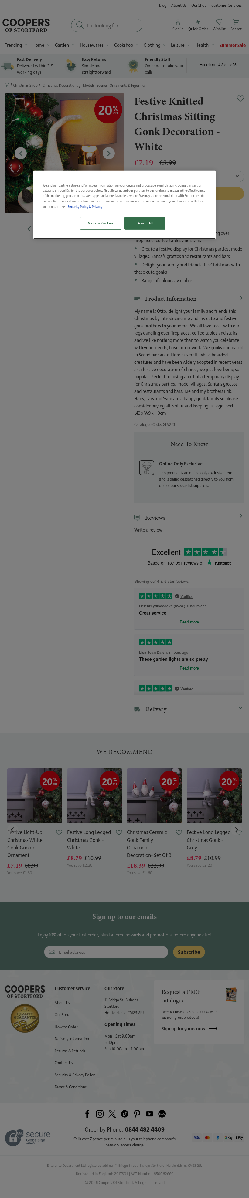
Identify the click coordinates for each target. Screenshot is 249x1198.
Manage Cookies (101, 223)
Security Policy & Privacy (85, 206)
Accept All (145, 223)
